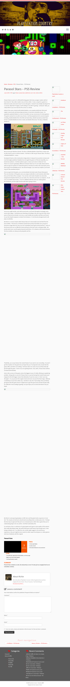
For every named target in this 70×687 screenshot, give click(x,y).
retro (34, 92)
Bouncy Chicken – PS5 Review (40, 643)
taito (37, 92)
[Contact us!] (13, 30)
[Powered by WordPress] (43, 682)
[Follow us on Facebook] (6, 30)
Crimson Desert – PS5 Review (34, 663)
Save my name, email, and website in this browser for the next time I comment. (26, 629)
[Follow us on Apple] (11, 30)
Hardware (10, 658)
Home (5, 84)
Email (6, 622)
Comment (7, 595)
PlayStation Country (33, 683)
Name (6, 615)
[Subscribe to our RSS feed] (8, 30)
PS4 (9, 660)
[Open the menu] (67, 29)
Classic (17, 92)
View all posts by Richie (18, 583)
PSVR (9, 664)
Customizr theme (38, 684)
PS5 (14, 84)
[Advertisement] (35, 68)
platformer (27, 92)
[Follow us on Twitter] (3, 30)
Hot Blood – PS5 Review (12, 643)
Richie (41, 92)
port (32, 92)
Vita (9, 666)
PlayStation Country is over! (38, 662)
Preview (6, 654)
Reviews (10, 84)
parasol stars (22, 92)
